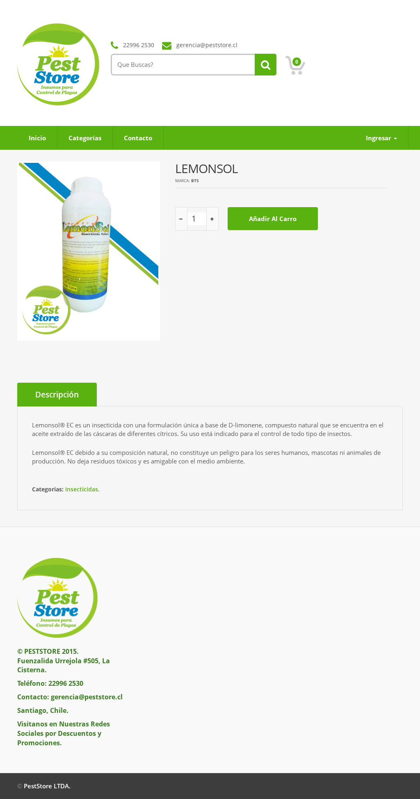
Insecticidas (81, 489)
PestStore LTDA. (47, 786)
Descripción (57, 394)
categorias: (48, 489)
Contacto (138, 138)
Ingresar (379, 138)
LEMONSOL (206, 168)
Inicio (37, 138)
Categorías (84, 138)
